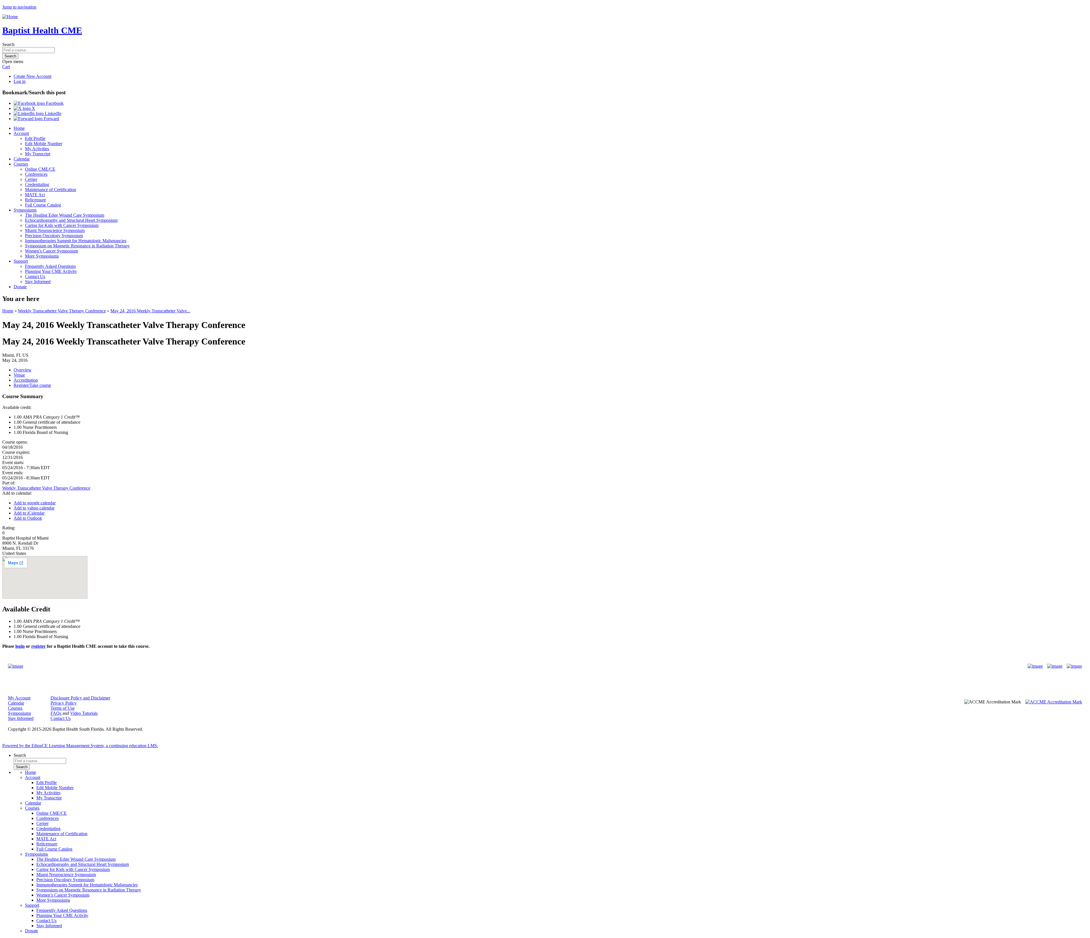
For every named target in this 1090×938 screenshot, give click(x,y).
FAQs (56, 713)
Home (19, 128)
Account (21, 133)
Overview (23, 369)
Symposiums (25, 210)
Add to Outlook (28, 518)
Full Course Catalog (43, 204)
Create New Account (32, 76)
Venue (19, 375)
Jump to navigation (19, 7)
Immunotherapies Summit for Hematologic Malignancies (75, 240)
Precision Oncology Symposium (54, 235)
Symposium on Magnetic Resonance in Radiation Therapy (77, 245)
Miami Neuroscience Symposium (55, 230)
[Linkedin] (1074, 666)
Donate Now (527, 666)
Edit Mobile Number (43, 143)
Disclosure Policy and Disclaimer (80, 697)
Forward (51, 118)
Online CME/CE (40, 169)
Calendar (22, 158)
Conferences (36, 174)
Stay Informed (38, 281)
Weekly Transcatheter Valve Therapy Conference (62, 310)
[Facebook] (1035, 666)
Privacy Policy (64, 703)
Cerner (31, 179)
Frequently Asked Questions (50, 266)
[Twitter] (1054, 666)
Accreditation (26, 380)
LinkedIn (52, 113)
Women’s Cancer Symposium (51, 250)
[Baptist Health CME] (15, 666)
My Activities (37, 148)
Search (8, 44)
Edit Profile (35, 138)
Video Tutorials (84, 713)
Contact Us (35, 276)
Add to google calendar (35, 502)
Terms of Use (63, 708)
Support (21, 261)
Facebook (54, 103)
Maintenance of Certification (50, 189)
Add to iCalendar (29, 513)
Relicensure (35, 199)
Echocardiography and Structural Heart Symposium (71, 220)
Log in (20, 81)
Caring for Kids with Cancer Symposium (61, 225)
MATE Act (35, 194)
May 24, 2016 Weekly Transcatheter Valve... (150, 310)
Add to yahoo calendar (34, 507)
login (20, 646)
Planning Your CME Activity (51, 271)
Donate (20, 286)
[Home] (10, 16)
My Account (19, 697)
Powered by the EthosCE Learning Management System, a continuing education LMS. (80, 745)
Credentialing (37, 184)
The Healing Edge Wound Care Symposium (64, 215)
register (38, 646)
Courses (21, 164)
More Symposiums (42, 256)
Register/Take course (32, 385)
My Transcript (37, 153)
